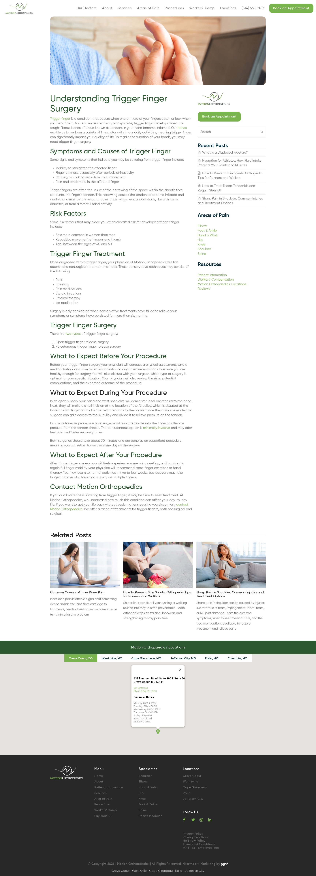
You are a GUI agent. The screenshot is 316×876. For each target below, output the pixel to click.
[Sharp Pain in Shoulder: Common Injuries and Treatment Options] (231, 565)
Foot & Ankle (207, 230)
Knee (201, 244)
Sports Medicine (150, 816)
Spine (202, 254)
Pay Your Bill (103, 816)
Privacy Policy (193, 833)
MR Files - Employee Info (201, 848)
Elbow (202, 226)
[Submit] (262, 132)
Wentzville (190, 781)
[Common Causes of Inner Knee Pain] (85, 565)
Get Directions (141, 688)
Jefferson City (193, 798)
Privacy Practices (195, 837)
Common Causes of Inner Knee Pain (77, 592)
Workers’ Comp (105, 810)
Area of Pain (103, 798)
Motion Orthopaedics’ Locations (222, 284)
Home (98, 776)
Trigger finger (60, 118)
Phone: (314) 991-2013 (145, 691)
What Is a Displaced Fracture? (225, 152)
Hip (200, 240)
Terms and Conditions (199, 844)
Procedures (102, 804)
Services (100, 793)
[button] (158, 732)
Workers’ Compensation (216, 279)
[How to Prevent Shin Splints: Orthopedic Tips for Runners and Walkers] (158, 565)
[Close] (180, 669)
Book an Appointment (219, 116)
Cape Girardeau (195, 787)
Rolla (187, 793)
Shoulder (204, 249)
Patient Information (212, 275)
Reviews (204, 288)
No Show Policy (194, 840)
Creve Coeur (192, 776)
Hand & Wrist (207, 235)
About (98, 781)
